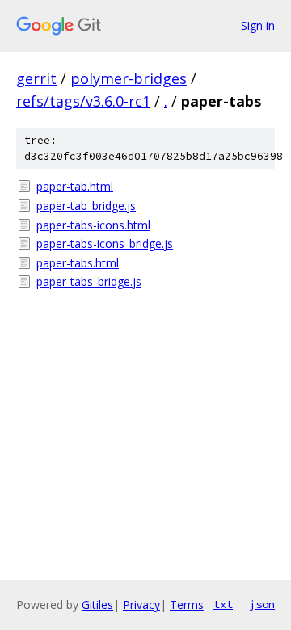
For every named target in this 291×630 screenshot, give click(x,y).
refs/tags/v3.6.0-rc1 (83, 101)
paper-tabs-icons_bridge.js (104, 243)
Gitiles (97, 604)
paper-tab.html (74, 186)
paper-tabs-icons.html (93, 225)
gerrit (36, 78)
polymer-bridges (128, 78)
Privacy (141, 604)
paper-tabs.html (77, 263)
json (262, 604)
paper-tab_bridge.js (86, 205)
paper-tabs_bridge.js (88, 281)
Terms (187, 604)
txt (223, 604)
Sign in (258, 25)
